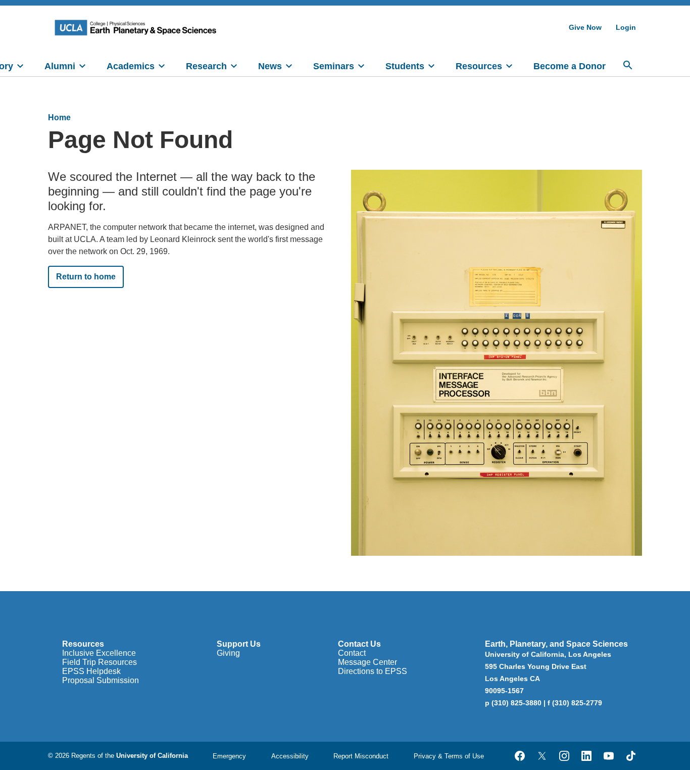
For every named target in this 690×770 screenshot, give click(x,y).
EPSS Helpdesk (91, 671)
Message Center (367, 662)
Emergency (229, 756)
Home (59, 117)
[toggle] (20, 65)
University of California (152, 755)
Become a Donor (569, 66)
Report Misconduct (360, 756)
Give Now (585, 27)
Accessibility (290, 756)
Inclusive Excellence (99, 653)
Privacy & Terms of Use (449, 756)
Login (626, 27)
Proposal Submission (100, 680)
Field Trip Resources (99, 662)
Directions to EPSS (372, 671)
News (270, 66)
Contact (352, 653)
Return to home (86, 276)
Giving (228, 653)
